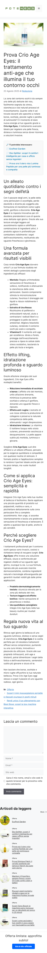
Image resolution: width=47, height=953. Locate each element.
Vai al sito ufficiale (23, 946)
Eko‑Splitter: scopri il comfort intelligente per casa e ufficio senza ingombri (22, 835)
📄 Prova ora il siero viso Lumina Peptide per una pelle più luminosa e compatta (23, 166)
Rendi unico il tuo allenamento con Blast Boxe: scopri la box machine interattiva (22, 704)
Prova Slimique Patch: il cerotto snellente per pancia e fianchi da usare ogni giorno (22, 864)
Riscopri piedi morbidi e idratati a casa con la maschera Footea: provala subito (23, 894)
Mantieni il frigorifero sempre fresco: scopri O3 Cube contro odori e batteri (22, 879)
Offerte (10, 689)
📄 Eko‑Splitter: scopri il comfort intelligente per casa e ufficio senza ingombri (22, 156)
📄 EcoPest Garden (15, 149)
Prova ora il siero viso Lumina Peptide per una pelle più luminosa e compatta (22, 849)
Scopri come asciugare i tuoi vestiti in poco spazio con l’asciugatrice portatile (23, 923)
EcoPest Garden (19, 821)
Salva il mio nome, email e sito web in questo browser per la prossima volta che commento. (24, 781)
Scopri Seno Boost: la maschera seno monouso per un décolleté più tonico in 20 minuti (23, 909)
